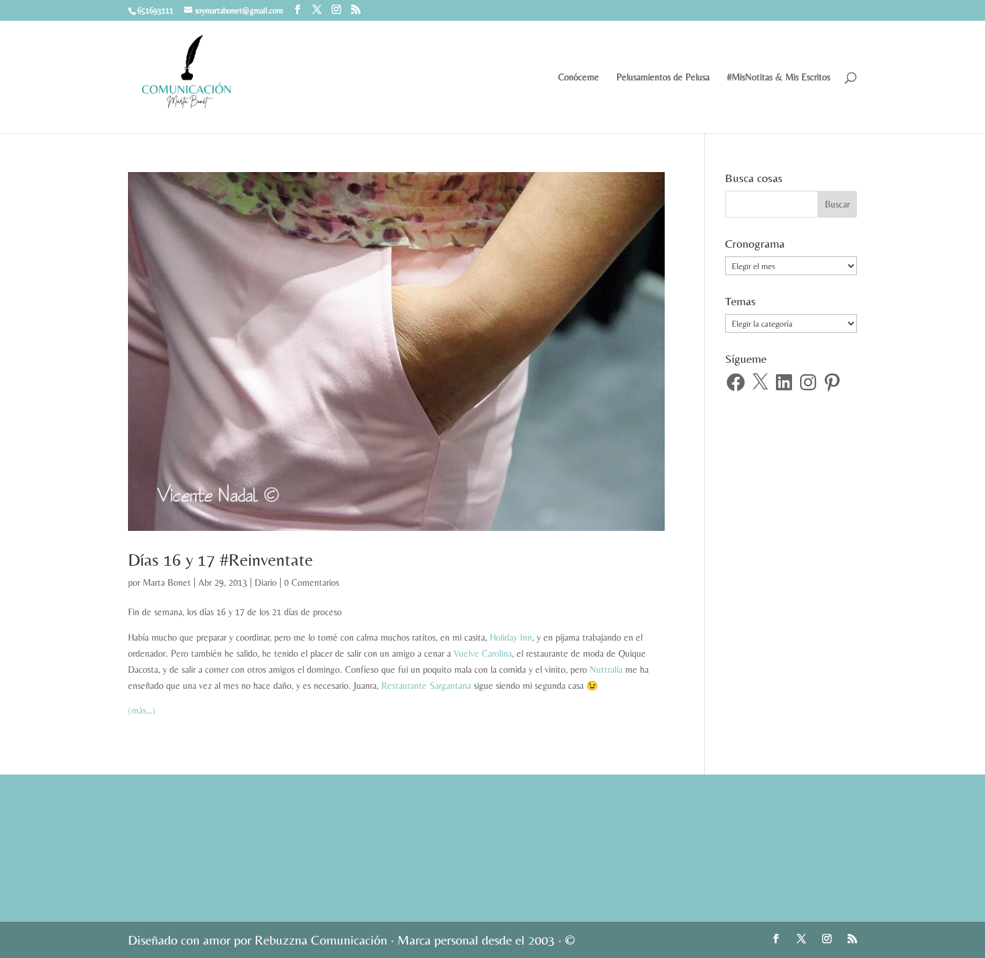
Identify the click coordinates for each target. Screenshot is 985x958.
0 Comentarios (311, 582)
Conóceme (578, 77)
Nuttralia (606, 669)
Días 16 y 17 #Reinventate (220, 560)
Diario (266, 582)
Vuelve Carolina (483, 653)
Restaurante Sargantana (426, 685)
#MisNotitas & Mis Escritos (778, 77)
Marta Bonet (167, 582)
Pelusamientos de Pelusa (663, 77)
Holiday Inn (511, 637)
